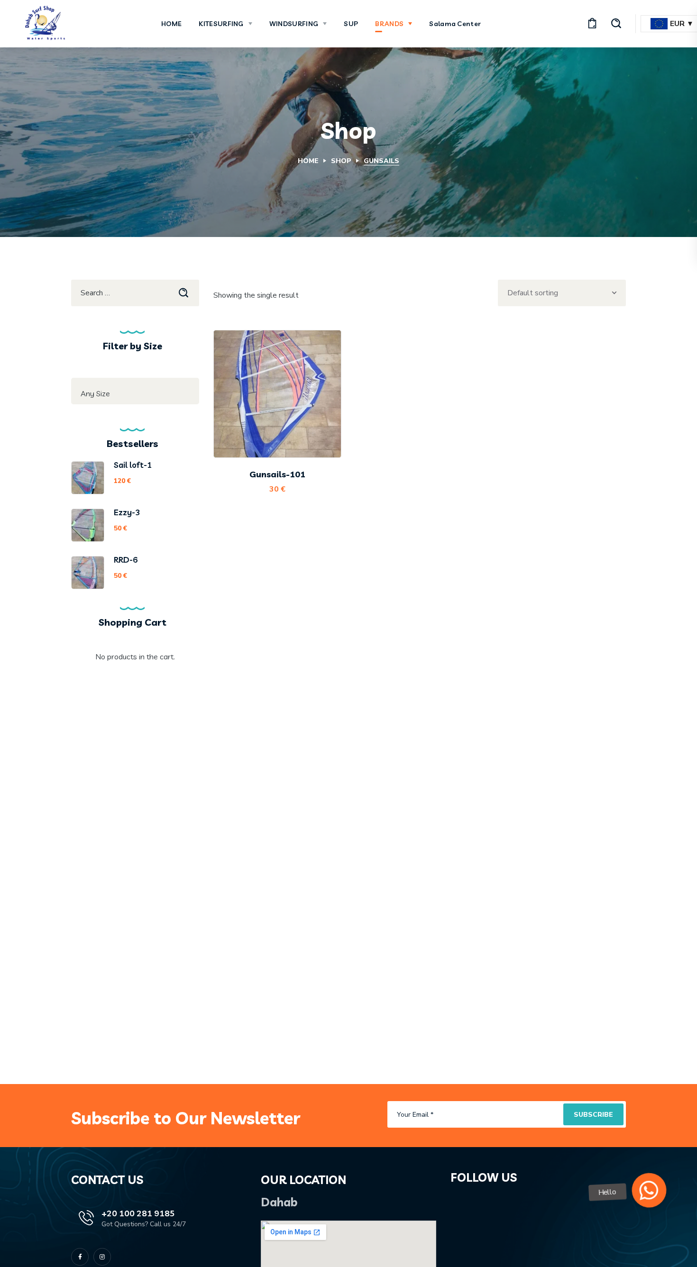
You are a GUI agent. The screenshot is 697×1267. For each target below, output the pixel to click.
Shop (341, 160)
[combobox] (135, 391)
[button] (592, 24)
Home (308, 160)
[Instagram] (102, 1257)
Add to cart (285, 433)
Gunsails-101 (277, 474)
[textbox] (135, 393)
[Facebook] (80, 1257)
